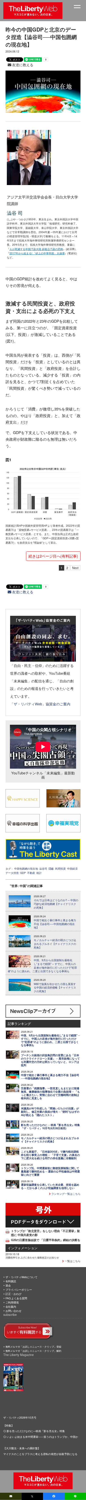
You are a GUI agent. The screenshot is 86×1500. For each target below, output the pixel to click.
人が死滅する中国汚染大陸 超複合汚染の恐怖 (36, 249)
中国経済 (72, 868)
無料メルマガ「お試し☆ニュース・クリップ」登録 (33, 1346)
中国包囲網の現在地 (26, 868)
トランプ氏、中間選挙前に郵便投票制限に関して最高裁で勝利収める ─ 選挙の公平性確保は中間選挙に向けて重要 (50, 1171)
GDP (23, 873)
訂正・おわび (13, 1294)
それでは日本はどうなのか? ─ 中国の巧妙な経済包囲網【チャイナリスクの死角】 (56, 903)
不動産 (31, 873)
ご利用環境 (12, 1302)
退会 (8, 1285)
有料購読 (11, 1281)
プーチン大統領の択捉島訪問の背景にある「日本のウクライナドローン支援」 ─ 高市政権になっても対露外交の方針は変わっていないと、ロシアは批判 (50, 1060)
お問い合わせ (13, 1311)
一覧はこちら (72, 1261)
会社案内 (11, 1306)
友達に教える (22, 64)
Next (75, 568)
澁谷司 (43, 868)
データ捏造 (12, 873)
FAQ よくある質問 (16, 1298)
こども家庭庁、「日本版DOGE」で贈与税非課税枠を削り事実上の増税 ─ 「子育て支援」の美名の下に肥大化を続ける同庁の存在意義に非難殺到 (50, 1155)
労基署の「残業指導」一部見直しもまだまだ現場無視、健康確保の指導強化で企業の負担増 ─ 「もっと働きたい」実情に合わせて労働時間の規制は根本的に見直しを (50, 1093)
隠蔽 (51, 868)
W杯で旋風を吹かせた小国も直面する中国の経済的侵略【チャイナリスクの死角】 (55, 987)
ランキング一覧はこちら (65, 1193)
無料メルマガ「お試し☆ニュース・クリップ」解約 (33, 1350)
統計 (39, 873)
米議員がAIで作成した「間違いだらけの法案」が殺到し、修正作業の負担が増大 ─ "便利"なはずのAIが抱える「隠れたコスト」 (50, 1112)
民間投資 (60, 868)
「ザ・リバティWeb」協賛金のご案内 (40, 703)
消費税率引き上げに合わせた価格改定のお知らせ (32, 1257)
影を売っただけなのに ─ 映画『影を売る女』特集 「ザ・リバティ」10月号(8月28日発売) (50, 1126)
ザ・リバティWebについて (21, 1277)
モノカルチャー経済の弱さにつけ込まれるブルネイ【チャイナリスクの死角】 (55, 943)
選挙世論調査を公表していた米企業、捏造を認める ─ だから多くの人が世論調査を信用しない (50, 1186)
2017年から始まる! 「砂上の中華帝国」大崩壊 (37, 253)
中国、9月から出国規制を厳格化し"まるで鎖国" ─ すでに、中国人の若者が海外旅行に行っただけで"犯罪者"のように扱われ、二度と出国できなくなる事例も (42, 965)
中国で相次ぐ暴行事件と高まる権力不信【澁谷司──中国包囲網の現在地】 (55, 923)
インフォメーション (22, 1247)
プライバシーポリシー (19, 1289)
